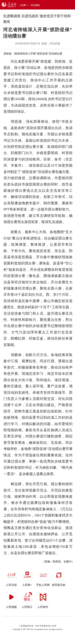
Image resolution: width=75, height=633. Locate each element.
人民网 (22, 5)
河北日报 (54, 43)
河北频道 (35, 5)
